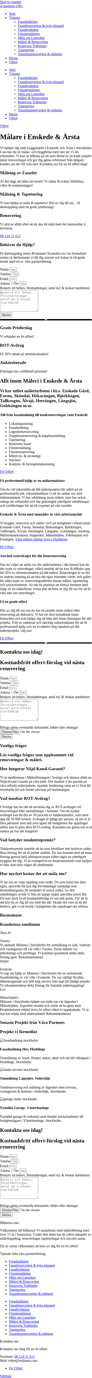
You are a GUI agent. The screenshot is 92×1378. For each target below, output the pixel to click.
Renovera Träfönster (32, 46)
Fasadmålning (28, 22)
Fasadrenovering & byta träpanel (41, 26)
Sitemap (5, 1376)
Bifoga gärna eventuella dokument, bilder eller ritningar (39, 727)
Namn (5, 269)
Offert (13, 62)
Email (4, 279)
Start (12, 13)
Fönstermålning (29, 34)
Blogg (13, 58)
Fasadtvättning (28, 30)
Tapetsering (26, 50)
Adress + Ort (9, 283)
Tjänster (14, 18)
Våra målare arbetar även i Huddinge (41, 539)
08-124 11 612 (24, 1356)
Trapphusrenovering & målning (40, 54)
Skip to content (10, 2)
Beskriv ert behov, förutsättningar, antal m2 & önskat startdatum (45, 288)
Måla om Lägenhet (31, 38)
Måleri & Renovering (33, 42)
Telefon (6, 274)
